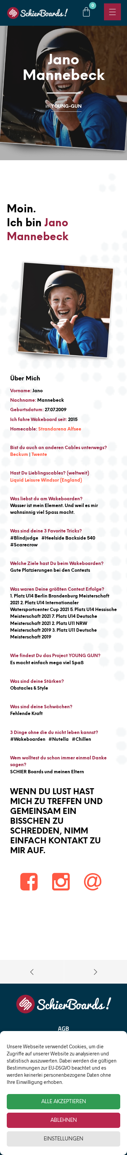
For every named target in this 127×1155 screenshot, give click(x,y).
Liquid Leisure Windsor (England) (46, 480)
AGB (63, 1028)
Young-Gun (66, 106)
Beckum (19, 455)
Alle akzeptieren (63, 1102)
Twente (39, 455)
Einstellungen (63, 1139)
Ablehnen (63, 1120)
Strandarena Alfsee (59, 429)
